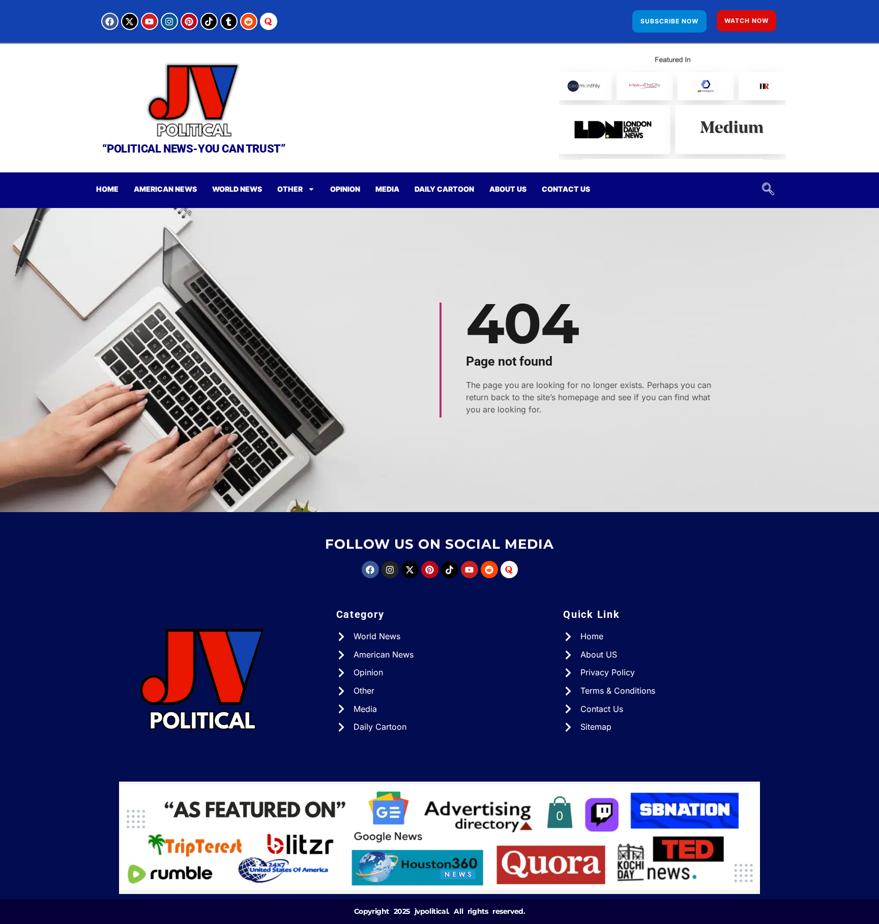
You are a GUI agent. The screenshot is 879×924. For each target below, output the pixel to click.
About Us (507, 189)
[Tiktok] (209, 21)
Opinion (345, 189)
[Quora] (268, 21)
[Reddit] (248, 21)
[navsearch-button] (764, 190)
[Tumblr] (229, 21)
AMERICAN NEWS (165, 189)
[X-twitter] (129, 21)
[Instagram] (169, 21)
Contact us (566, 189)
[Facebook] (110, 21)
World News (237, 189)
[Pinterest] (189, 21)
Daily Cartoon (444, 189)
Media (387, 189)
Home (107, 189)
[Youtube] (149, 21)
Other (290, 189)
